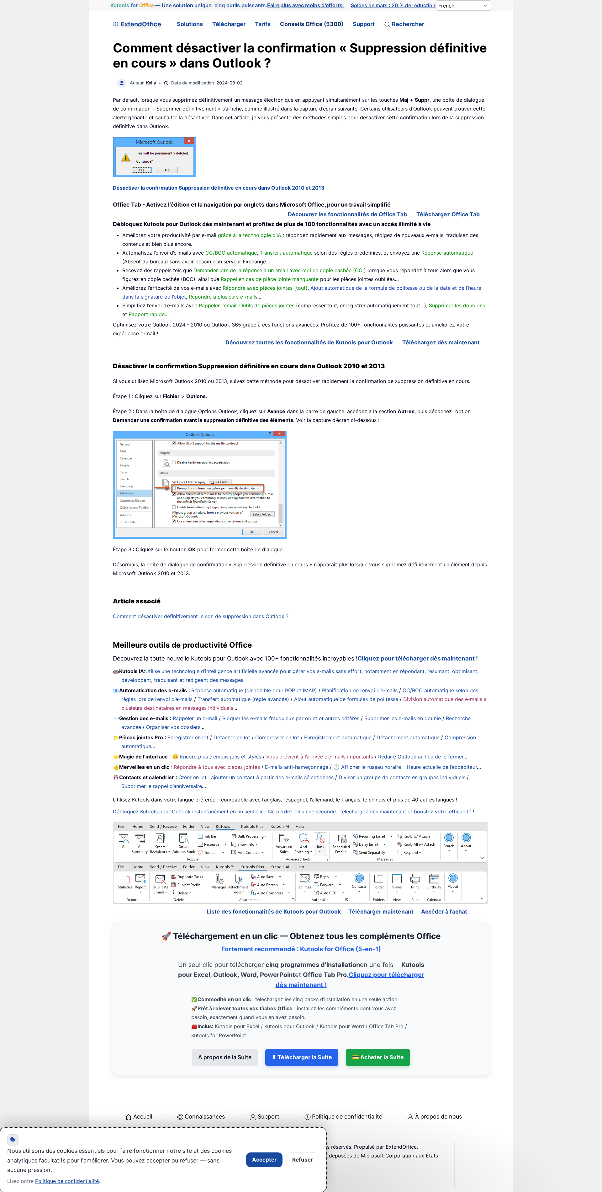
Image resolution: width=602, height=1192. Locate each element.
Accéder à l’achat (444, 911)
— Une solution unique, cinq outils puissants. (227, 5)
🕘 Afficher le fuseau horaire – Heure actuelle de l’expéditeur (405, 767)
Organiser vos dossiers (173, 727)
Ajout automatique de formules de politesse (346, 699)
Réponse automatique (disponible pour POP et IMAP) (254, 690)
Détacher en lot (232, 737)
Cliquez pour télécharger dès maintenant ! (417, 658)
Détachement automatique (408, 737)
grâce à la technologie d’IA (249, 235)
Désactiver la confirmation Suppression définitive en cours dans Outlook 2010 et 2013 (219, 188)
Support (364, 24)
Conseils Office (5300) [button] (311, 24)
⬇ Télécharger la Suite (302, 1057)
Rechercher (408, 24)
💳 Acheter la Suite (378, 1057)
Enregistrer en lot (188, 737)
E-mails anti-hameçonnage (296, 767)
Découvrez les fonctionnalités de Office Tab (347, 214)
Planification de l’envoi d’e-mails (360, 690)
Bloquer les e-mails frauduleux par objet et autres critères (290, 718)
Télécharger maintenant (381, 911)
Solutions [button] (190, 24)
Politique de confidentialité (347, 1116)
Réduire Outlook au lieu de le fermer (420, 756)
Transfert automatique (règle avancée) (243, 699)
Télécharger (229, 24)
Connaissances (205, 1116)
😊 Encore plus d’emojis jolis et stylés (216, 756)
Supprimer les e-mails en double (402, 718)
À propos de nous (438, 1116)
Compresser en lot (277, 737)
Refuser (302, 1160)
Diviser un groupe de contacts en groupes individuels (402, 777)
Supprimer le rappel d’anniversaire (161, 786)
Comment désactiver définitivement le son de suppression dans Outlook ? (200, 616)
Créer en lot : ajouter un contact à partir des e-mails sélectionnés (256, 777)
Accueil (142, 1116)
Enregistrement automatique (338, 737)
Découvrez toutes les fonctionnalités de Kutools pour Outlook (309, 342)
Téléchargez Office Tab (448, 214)
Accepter (264, 1160)
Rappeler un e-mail (195, 718)
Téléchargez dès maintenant (441, 342)
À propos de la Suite (224, 1057)
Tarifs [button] (263, 24)
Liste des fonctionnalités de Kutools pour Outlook (274, 911)
